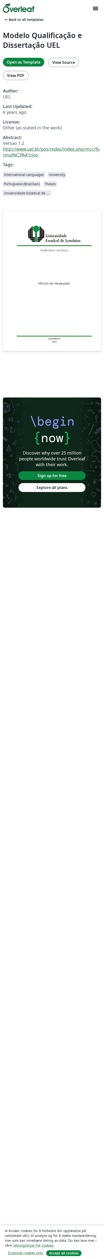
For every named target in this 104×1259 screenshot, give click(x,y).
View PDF (15, 75)
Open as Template (23, 62)
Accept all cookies (64, 1253)
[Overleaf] (18, 8)
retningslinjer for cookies (33, 1245)
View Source (63, 62)
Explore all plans (52, 487)
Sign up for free (52, 475)
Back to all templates (24, 19)
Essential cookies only (25, 1253)
